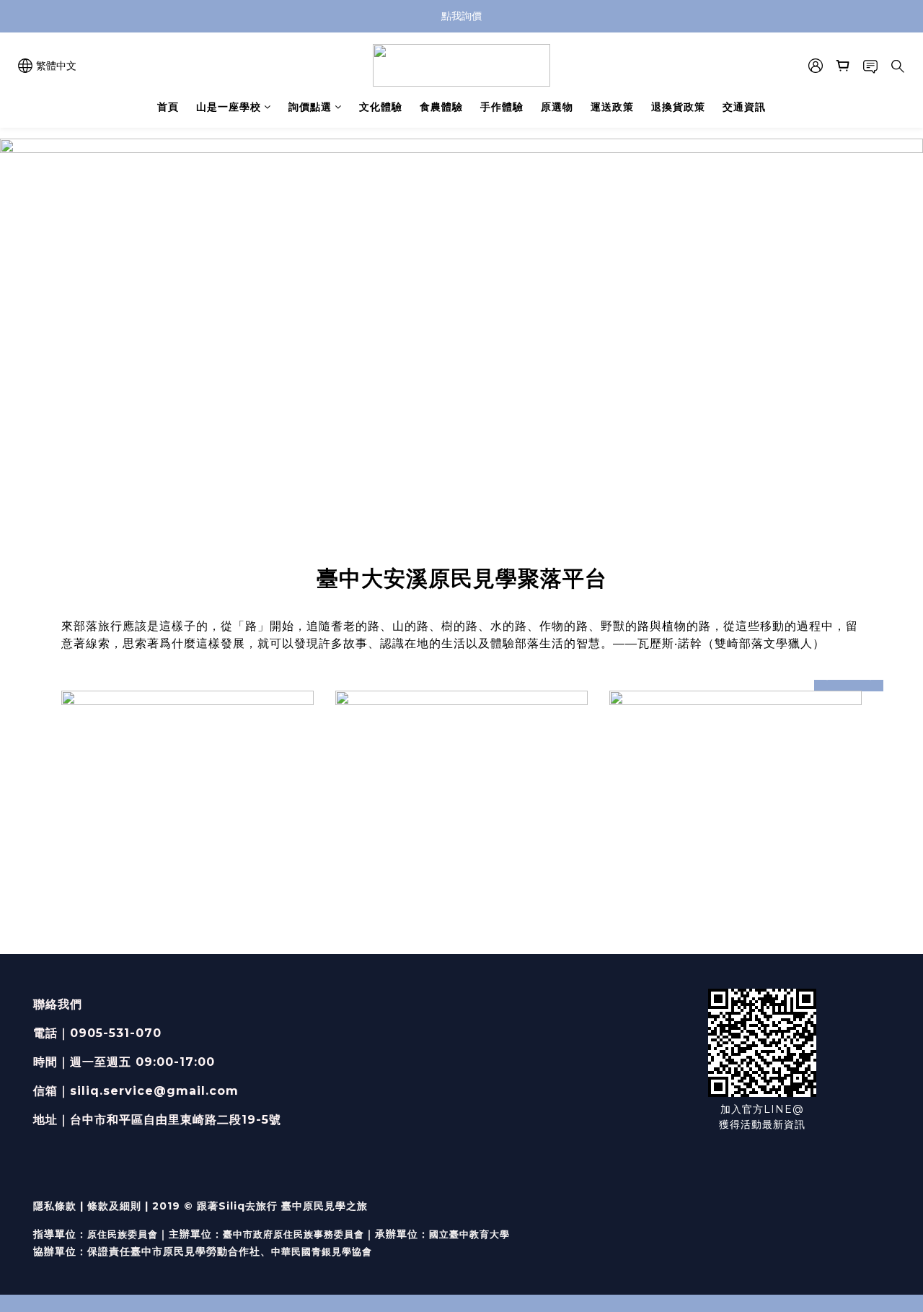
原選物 (557, 106)
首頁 (168, 106)
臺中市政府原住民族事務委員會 (293, 1234)
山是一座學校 (228, 106)
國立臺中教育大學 (469, 1234)
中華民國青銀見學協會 (321, 1251)
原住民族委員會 (122, 1234)
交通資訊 (744, 106)
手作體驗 (502, 106)
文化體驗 (380, 106)
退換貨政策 (678, 106)
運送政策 (612, 106)
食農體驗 (441, 106)
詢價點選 (310, 106)
